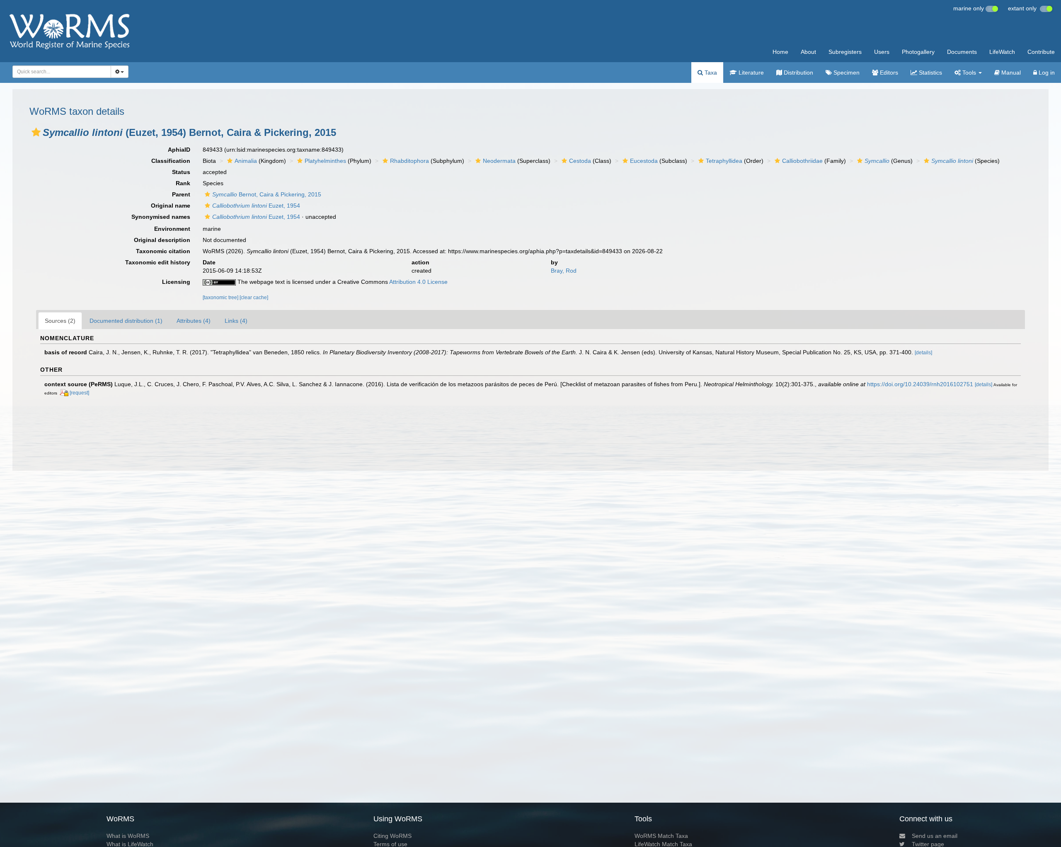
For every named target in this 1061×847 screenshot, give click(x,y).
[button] (36, 132)
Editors (888, 72)
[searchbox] (59, 71)
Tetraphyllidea (724, 160)
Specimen (846, 72)
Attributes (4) (194, 320)
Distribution (797, 72)
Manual (1010, 72)
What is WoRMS (128, 835)
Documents (962, 51)
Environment (172, 228)
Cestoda (580, 160)
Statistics (929, 72)
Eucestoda (644, 160)
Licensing (176, 281)
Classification (170, 160)
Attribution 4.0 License (418, 281)
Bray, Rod (564, 270)
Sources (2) (60, 320)
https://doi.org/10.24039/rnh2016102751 (920, 384)
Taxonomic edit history (157, 262)
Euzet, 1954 (256, 205)
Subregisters (845, 51)
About (808, 51)
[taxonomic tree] (221, 297)
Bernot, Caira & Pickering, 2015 (266, 194)
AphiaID (179, 149)
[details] (923, 353)
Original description (162, 240)
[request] (79, 393)
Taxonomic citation (163, 251)
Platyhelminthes (325, 160)
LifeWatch (1002, 51)
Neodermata (499, 160)
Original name (170, 205)
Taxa (710, 72)
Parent (181, 194)
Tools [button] (969, 72)
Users (881, 51)
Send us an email (934, 835)
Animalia (246, 160)
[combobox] (61, 71)
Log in (1046, 72)
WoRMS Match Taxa (661, 835)
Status (181, 172)
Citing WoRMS (392, 835)
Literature (750, 72)
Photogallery (918, 51)
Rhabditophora (409, 160)
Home (780, 51)
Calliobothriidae (802, 160)
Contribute (1041, 51)
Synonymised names (160, 216)
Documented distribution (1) (126, 320)
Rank (183, 183)
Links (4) (236, 320)
